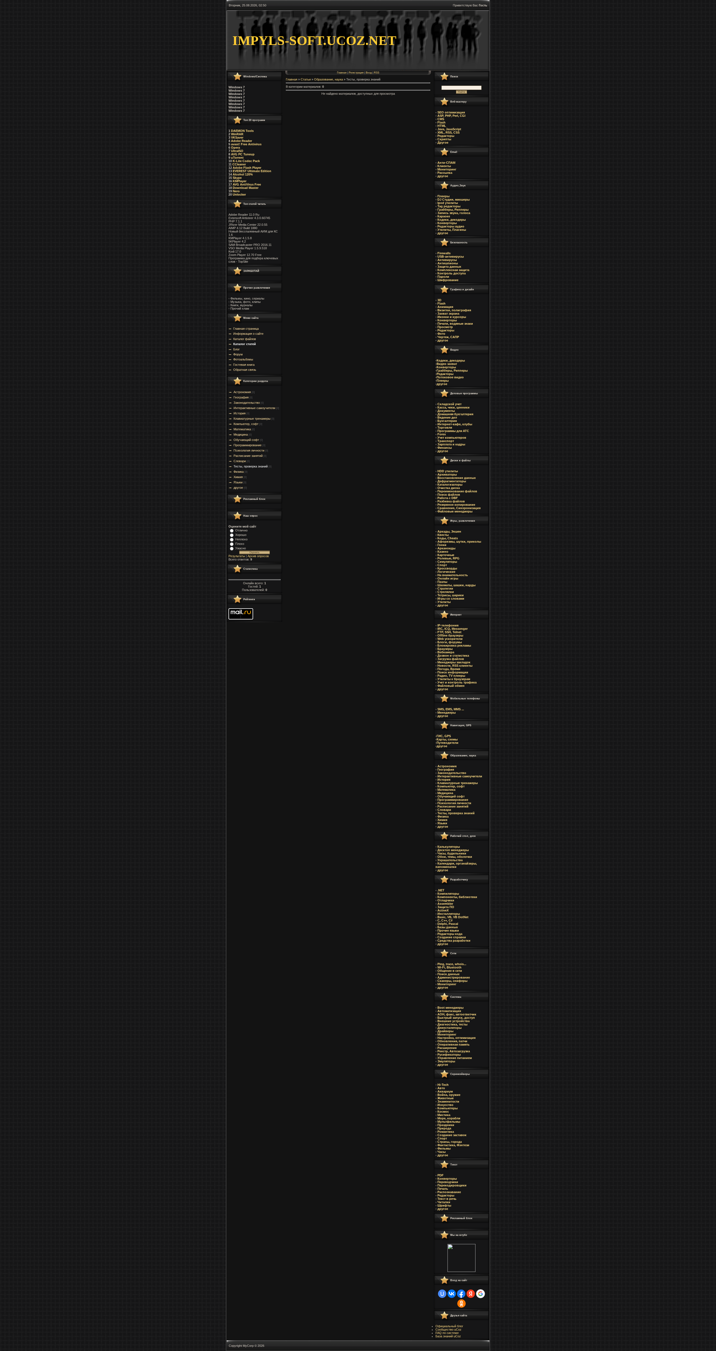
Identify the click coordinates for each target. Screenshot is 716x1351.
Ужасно (240, 548)
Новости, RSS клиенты (454, 665)
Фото (441, 333)
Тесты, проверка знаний (251, 466)
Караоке (443, 216)
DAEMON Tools (242, 130)
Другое (442, 142)
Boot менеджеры (450, 1007)
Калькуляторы (448, 846)
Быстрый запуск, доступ (456, 1017)
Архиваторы (447, 474)
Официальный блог (449, 1326)
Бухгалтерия (447, 420)
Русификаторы (449, 1054)
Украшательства (450, 860)
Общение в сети (449, 970)
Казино (442, 551)
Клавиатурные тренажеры (252, 418)
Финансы (444, 447)
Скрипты (444, 139)
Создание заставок (452, 1135)
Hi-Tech (443, 1084)
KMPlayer (239, 181)
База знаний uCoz (448, 1336)
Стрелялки (445, 591)
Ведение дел (447, 417)
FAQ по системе (447, 1333)
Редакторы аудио (450, 226)
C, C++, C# (445, 920)
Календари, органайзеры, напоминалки (456, 865)
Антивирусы (447, 260)
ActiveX (443, 910)
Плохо (239, 543)
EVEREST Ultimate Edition (252, 171)
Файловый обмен (451, 685)
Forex (441, 434)
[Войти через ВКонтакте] (451, 1294)
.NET (440, 890)
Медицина (241, 434)
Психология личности (249, 450)
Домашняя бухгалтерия (455, 414)
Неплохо (241, 539)
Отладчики (445, 900)
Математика (242, 429)
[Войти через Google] (480, 1293)
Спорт (442, 565)
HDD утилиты (447, 471)
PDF (440, 1175)
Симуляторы (447, 561)
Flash (441, 122)
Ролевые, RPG (448, 558)
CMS (440, 119)
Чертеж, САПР (448, 337)
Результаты (237, 556)
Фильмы (444, 1148)
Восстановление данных (456, 477)
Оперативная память (453, 1044)
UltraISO (236, 151)
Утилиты (444, 602)
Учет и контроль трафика (457, 682)
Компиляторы (448, 893)
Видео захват (447, 363)
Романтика (445, 1131)
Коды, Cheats (447, 538)
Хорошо (240, 534)
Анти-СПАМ (446, 162)
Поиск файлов (448, 494)
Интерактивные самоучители (254, 408)
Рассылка (444, 172)
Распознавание (449, 1192)
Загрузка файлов (450, 659)
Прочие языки (448, 930)
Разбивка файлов (451, 501)
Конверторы (447, 223)
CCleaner (239, 164)
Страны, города (449, 1141)
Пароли (443, 276)
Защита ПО (445, 907)
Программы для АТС (453, 431)
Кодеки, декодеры (451, 219)
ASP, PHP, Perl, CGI (451, 115)
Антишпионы (447, 263)
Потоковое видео (450, 377)
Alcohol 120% (243, 174)
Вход (369, 72)
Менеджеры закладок (453, 662)
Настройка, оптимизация (456, 1037)
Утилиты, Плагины (451, 229)
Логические (446, 571)
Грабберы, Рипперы (452, 209)
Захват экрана (448, 313)
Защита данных (449, 266)
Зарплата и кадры (451, 444)
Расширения (446, 1048)
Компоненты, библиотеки (457, 897)
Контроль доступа (451, 273)
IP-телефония (447, 625)
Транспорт (445, 441)
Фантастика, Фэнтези (453, 1145)
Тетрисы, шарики (450, 595)
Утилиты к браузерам (453, 679)
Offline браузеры (450, 635)
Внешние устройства (453, 1021)
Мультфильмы (448, 1121)
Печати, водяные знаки (455, 323)
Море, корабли (448, 1118)
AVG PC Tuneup (243, 154)
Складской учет (449, 404)
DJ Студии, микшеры (453, 199)
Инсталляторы (448, 913)
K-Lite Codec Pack (246, 161)
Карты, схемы (447, 739)
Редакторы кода (449, 934)
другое (238, 487)
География (241, 397)
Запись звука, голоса (453, 213)
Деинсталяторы (449, 1027)
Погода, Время (448, 669)
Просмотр (445, 327)
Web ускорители (450, 638)
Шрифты (444, 1205)
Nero (236, 191)
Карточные (445, 555)
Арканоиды (446, 548)
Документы (446, 410)
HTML (441, 125)
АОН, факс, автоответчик (456, 1014)
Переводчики (447, 1182)
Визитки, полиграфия (454, 310)
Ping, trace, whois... (451, 964)
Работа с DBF (447, 498)
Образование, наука (328, 79)
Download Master (245, 187)
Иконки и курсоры (451, 317)
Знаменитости (448, 1101)
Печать (442, 1188)
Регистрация (356, 72)
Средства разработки (453, 940)
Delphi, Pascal (447, 923)
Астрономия (242, 392)
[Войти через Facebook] (461, 1294)
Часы (441, 1151)
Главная (342, 72)
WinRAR (237, 134)
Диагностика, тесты (452, 1024)
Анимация (445, 306)
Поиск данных (448, 974)
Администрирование (453, 977)
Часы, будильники (451, 853)
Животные (445, 1098)
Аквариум (445, 1091)
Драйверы (445, 1031)
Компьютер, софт (246, 424)
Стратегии (445, 588)
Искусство (445, 1105)
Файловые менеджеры (454, 511)
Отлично (241, 530)
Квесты (443, 534)
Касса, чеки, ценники (453, 407)
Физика (239, 471)
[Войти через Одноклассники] (461, 1303)
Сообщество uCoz (448, 1329)
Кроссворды (447, 568)
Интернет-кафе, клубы (454, 424)
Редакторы (445, 135)
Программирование (248, 445)
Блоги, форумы (449, 642)
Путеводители (447, 742)
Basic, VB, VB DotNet (452, 917)
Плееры (443, 196)
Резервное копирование (456, 504)
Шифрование (447, 280)
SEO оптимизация (451, 112)
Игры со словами (450, 598)
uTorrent (237, 157)
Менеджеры (446, 712)
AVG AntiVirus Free (247, 184)
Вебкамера (445, 652)
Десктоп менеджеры (453, 850)
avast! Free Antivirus (246, 144)
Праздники (445, 1125)
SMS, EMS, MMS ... (450, 709)
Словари (240, 461)
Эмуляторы (446, 1061)
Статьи (306, 79)
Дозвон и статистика (453, 655)
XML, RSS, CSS (448, 132)
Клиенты (444, 166)
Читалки (443, 1202)
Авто (441, 1088)
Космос (443, 1111)
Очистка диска (448, 488)
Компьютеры (447, 1108)
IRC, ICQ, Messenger (452, 628)
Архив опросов (258, 556)
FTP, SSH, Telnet (449, 632)
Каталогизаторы (449, 484)
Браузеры (445, 648)
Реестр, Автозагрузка (453, 1051)
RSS (376, 72)
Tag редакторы (448, 206)
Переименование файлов (457, 491)
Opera (235, 147)
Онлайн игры (447, 578)
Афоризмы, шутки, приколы (459, 541)
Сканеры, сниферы (452, 980)
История (240, 413)
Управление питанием (454, 1058)
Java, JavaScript (449, 129)
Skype (237, 177)
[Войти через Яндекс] (471, 1294)
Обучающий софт (246, 439)
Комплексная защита (453, 270)
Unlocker (239, 194)
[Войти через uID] (442, 1294)
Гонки (441, 545)
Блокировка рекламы (454, 645)
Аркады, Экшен (449, 531)
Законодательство (247, 402)
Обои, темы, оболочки (454, 856)
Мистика (443, 1115)
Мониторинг (446, 169)
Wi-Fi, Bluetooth (449, 967)
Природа (444, 1128)
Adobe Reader (241, 141)
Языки (238, 482)
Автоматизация (449, 1011)
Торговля (444, 427)
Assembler (445, 903)
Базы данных (447, 927)
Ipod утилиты (447, 203)
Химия (238, 477)
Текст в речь (446, 1198)
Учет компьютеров (451, 437)
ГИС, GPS (444, 736)
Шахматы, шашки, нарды (456, 585)
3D (439, 300)
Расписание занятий (248, 455)
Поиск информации (452, 672)
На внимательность (452, 575)
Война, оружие (448, 1094)
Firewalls (444, 253)
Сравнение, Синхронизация (459, 508)
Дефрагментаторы (451, 481)
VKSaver (237, 137)
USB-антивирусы (450, 256)
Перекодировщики (452, 1185)
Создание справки (451, 937)
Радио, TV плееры (451, 675)
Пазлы (442, 581)
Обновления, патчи (452, 1041)
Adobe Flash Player (247, 167)
